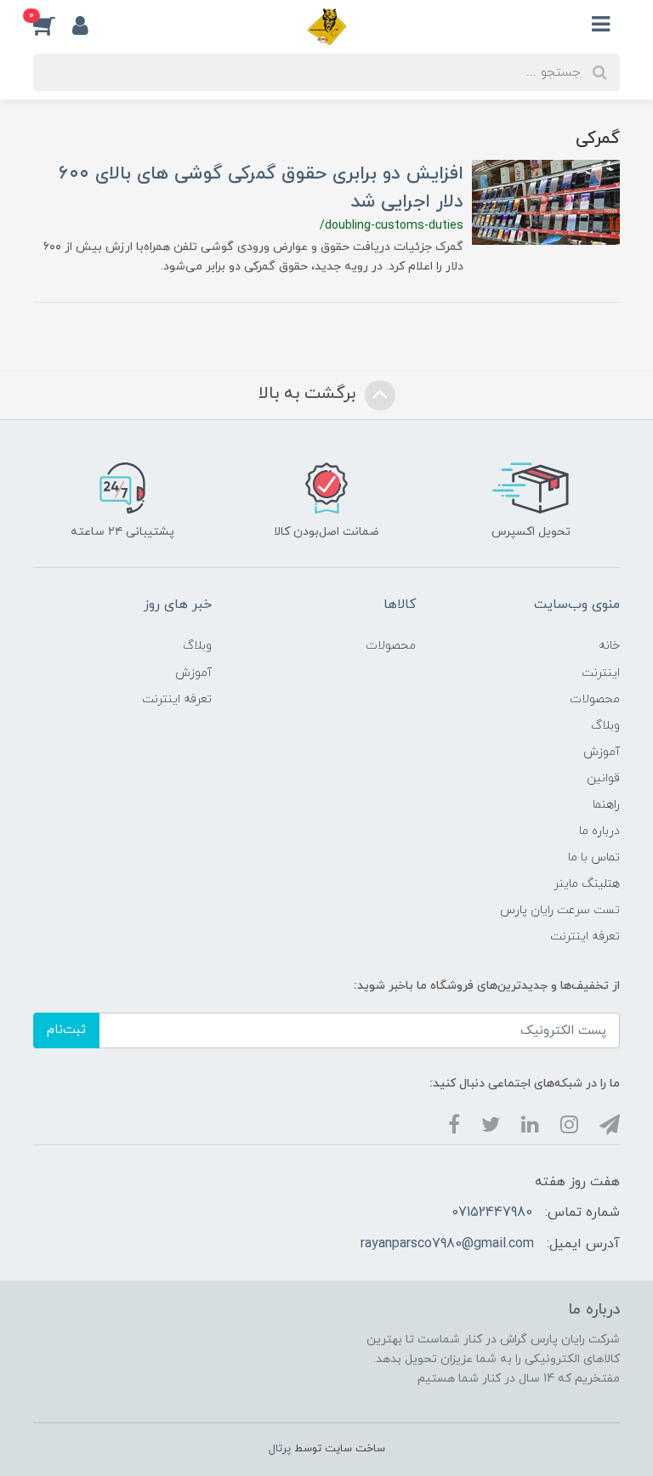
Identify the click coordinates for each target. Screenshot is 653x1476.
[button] (52, 24)
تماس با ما (594, 857)
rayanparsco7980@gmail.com (447, 1244)
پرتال (280, 1448)
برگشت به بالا (309, 394)
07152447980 (491, 1212)
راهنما (606, 805)
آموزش (601, 752)
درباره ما (599, 831)
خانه (609, 646)
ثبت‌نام (66, 1030)
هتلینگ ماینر (587, 884)
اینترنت (601, 673)
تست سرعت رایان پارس (560, 910)
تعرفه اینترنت (585, 936)
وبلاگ (605, 726)
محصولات (595, 699)
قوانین (603, 778)
